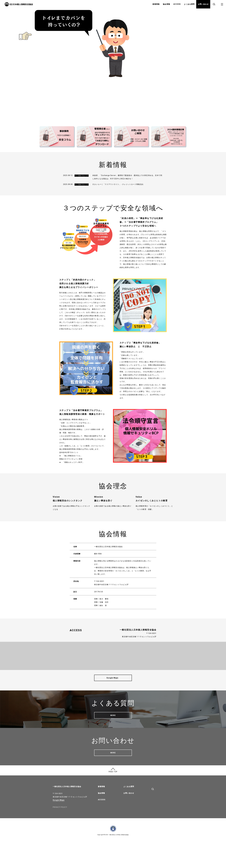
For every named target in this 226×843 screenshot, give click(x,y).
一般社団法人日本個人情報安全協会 (67, 786)
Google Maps (59, 800)
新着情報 (156, 4)
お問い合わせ (203, 4)
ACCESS (177, 4)
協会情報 (166, 4)
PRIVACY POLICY (60, 807)
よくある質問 (189, 4)
